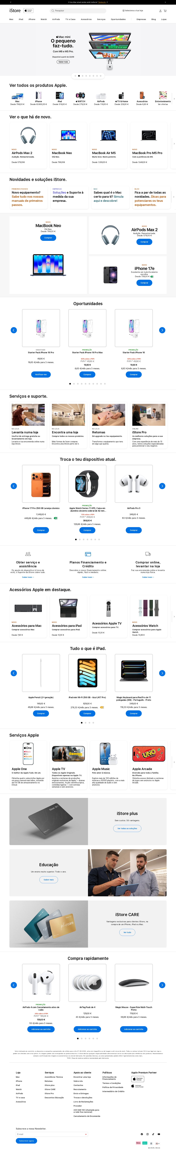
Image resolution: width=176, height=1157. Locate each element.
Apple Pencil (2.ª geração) (41, 697)
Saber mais (27, 577)
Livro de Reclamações (83, 1102)
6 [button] (90, 384)
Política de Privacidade (112, 1087)
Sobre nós (78, 1081)
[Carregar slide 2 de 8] (79, 76)
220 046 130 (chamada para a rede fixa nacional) (86, 1111)
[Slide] (88, 49)
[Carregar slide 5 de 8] (90, 76)
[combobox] (78, 10)
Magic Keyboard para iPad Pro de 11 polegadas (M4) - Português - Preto (133, 698)
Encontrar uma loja (82, 1077)
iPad (18, 1085)
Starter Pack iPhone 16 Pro (41, 352)
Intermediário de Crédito (113, 1091)
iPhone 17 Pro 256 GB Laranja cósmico (40, 508)
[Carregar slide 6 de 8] (93, 76)
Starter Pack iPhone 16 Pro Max (87, 352)
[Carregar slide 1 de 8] (75, 76)
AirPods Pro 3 (133, 508)
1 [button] (70, 384)
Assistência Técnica (54, 1077)
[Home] (15, 10)
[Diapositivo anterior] (14, 330)
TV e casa (20, 1098)
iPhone (19, 1081)
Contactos (78, 1085)
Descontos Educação (54, 1098)
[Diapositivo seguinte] (173, 99)
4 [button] (82, 384)
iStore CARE (50, 1089)
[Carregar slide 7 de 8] (97, 76)
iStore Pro (49, 1093)
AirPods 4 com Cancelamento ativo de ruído (41, 1008)
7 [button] (94, 384)
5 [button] (86, 384)
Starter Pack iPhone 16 (134, 352)
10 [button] (105, 384)
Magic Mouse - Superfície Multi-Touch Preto (133, 1008)
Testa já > (102, 2)
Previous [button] (10, 2)
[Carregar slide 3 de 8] (82, 76)
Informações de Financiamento (109, 1078)
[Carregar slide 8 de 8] (100, 76)
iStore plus (50, 1085)
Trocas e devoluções (83, 1098)
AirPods (19, 1093)
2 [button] (74, 384)
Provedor (78, 1106)
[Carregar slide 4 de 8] (86, 76)
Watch (19, 1089)
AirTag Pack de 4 (87, 1007)
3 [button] (78, 384)
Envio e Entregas (81, 1093)
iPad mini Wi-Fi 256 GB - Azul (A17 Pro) (87, 697)
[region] (88, 49)
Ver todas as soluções (127, 828)
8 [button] (97, 384)
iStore (157, 1148)
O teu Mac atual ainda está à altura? (87, 2)
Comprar (87, 374)
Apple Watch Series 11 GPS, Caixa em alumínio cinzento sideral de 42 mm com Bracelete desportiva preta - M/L (87, 509)
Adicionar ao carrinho (41, 1029)
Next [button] (165, 2)
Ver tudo (127, 932)
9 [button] (101, 384)
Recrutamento (80, 1089)
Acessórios (21, 1102)
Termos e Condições (111, 1083)
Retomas (49, 1081)
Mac (18, 1077)
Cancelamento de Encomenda (87, 1116)
